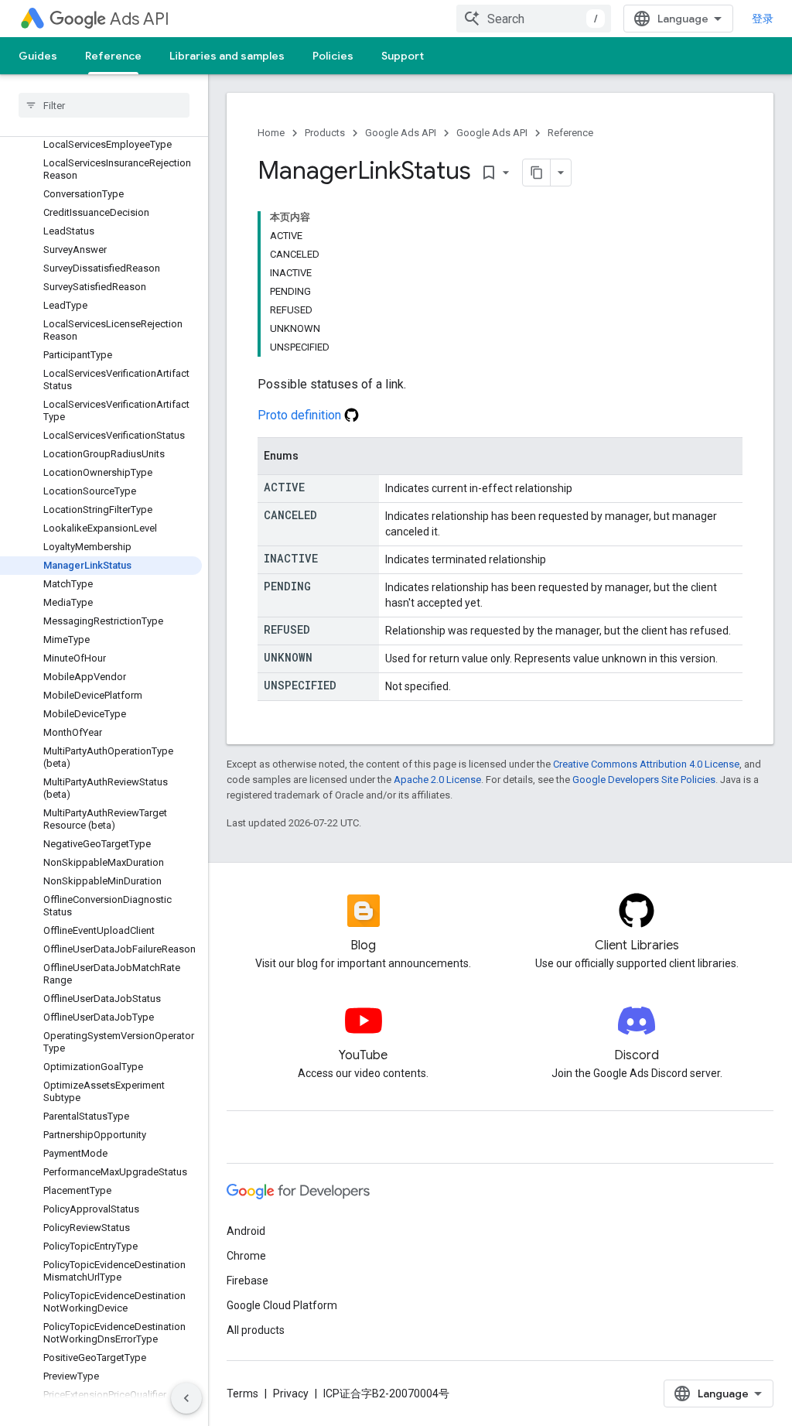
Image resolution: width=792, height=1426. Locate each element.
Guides (38, 56)
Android (246, 1231)
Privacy (291, 1393)
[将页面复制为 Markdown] (537, 172)
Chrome (246, 1256)
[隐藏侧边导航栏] (186, 1398)
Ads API (139, 19)
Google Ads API (400, 132)
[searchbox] (104, 105)
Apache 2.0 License (437, 779)
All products (256, 1330)
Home (271, 132)
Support (402, 56)
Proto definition (301, 415)
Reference (113, 56)
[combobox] (533, 18)
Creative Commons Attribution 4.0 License (646, 764)
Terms (242, 1393)
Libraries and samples (227, 56)
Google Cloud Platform (282, 1305)
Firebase (247, 1280)
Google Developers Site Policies (643, 779)
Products (325, 132)
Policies (332, 56)
